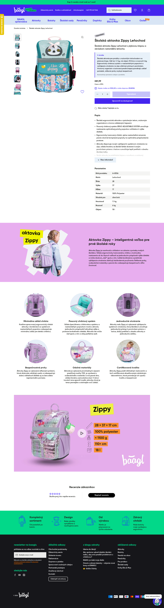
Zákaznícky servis (55, 552)
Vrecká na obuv (124, 555)
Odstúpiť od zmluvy (58, 579)
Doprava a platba (56, 562)
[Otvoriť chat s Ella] (157, 601)
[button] (149, 10)
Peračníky (122, 559)
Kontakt (52, 574)
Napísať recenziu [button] (102, 495)
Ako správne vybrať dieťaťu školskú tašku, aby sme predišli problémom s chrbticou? (98, 555)
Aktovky (121, 549)
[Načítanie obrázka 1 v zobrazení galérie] (17, 37)
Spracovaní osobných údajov (61, 565)
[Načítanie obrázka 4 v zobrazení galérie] (17, 62)
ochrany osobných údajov (22, 562)
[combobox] (119, 10)
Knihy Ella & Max (124, 568)
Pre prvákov (122, 562)
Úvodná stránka (19, 28)
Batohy (121, 552)
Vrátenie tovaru (55, 555)
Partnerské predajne (57, 568)
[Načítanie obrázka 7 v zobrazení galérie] (17, 87)
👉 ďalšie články (90, 569)
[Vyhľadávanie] (108, 10)
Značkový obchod (56, 571)
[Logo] (25, 10)
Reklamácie (53, 559)
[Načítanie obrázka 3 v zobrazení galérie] (17, 53)
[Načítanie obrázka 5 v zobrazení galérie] (17, 70)
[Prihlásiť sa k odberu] (43, 555)
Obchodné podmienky (58, 549)
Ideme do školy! (89, 549)
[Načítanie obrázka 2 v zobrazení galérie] (17, 45)
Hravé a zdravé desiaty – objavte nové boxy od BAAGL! (99, 564)
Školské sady (123, 565)
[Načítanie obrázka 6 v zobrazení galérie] (17, 78)
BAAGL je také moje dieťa (93, 560)
